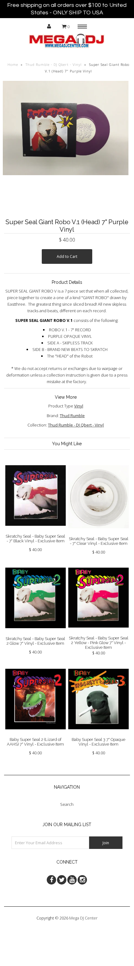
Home (12, 64)
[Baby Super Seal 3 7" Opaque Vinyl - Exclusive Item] (98, 734)
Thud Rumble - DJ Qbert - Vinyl (54, 64)
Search (67, 804)
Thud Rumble (72, 415)
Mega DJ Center (83, 918)
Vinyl (78, 406)
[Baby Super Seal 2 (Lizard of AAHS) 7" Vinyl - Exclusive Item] (35, 734)
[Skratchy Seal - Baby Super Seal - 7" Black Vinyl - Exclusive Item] (35, 530)
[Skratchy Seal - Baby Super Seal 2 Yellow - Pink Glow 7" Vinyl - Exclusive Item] (98, 632)
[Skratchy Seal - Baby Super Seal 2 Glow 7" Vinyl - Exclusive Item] (35, 633)
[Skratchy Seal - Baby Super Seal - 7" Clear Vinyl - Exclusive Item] (98, 533)
